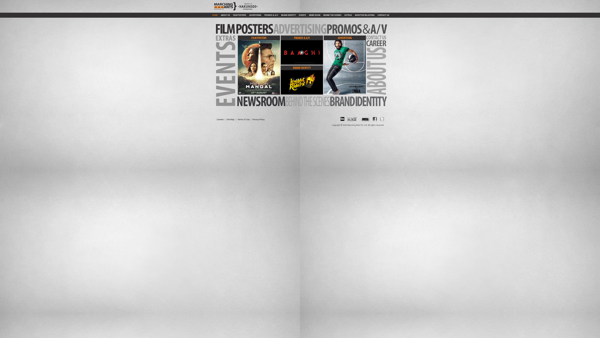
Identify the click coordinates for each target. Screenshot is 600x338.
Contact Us (383, 15)
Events (302, 15)
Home (215, 15)
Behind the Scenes (332, 15)
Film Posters (239, 15)
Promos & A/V (271, 15)
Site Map (231, 119)
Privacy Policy (258, 119)
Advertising (255, 15)
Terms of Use (244, 119)
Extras (348, 15)
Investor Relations (365, 15)
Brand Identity (288, 15)
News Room (314, 15)
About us (225, 15)
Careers (220, 119)
